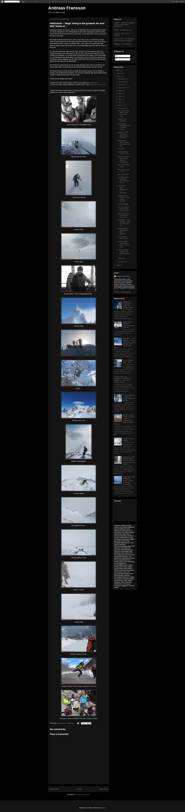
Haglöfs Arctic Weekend (122, 120)
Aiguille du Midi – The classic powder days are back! (123, 134)
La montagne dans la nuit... (123, 237)
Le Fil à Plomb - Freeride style (123, 152)
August (120, 90)
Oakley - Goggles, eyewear (123, 30)
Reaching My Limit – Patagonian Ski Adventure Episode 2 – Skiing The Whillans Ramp (123, 379)
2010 (118, 265)
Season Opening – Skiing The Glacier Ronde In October (128, 397)
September (122, 88)
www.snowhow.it (94, 82)
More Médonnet (123, 174)
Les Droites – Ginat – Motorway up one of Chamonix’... (123, 189)
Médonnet (121, 258)
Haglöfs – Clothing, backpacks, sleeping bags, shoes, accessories (124, 24)
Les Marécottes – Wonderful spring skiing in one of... (124, 179)
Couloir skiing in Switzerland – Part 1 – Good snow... (123, 244)
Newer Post (54, 789)
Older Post (103, 789)
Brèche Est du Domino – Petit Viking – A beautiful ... (123, 198)
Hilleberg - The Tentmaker (123, 44)
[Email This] (82, 723)
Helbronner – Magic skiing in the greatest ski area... (124, 143)
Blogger (103, 808)
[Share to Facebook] (88, 723)
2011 (118, 76)
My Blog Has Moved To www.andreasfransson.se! (129, 324)
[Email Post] (78, 723)
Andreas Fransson (66, 8)
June (120, 96)
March (120, 105)
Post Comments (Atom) (83, 794)
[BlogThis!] (84, 723)
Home (79, 789)
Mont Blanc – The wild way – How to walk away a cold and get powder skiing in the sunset (124, 343)
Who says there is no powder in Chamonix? (124, 215)
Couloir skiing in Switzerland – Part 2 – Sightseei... (123, 231)
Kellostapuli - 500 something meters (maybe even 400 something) (129, 480)
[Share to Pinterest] (90, 723)
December (122, 79)
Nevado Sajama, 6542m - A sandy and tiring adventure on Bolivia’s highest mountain (124, 419)
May (120, 99)
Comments (121, 59)
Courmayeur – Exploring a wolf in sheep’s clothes (124, 126)
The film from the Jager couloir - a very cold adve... (123, 113)
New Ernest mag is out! (123, 165)
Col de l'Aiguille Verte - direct (128, 361)
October (121, 85)
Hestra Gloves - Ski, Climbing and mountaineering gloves (124, 39)
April (120, 102)
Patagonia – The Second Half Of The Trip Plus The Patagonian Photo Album (129, 460)
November (122, 82)
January (121, 262)
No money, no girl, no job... (124, 170)
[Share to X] (86, 723)
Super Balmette (123, 204)
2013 (118, 70)
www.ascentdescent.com (97, 84)
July (119, 93)
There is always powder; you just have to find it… (124, 252)
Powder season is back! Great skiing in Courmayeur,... (124, 159)
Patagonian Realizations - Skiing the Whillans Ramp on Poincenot (128, 305)
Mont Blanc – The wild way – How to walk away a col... (124, 222)
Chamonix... (122, 149)
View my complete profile (122, 292)
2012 (118, 73)
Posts (119, 56)
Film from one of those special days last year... (124, 208)
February (121, 108)
